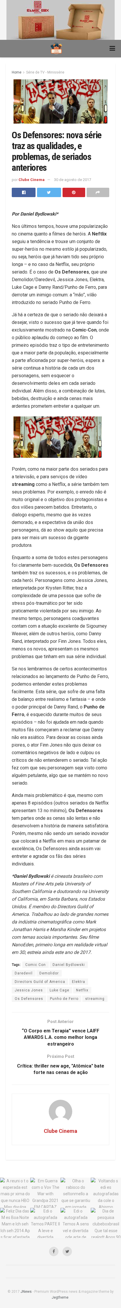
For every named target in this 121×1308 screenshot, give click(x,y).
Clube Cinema (32, 179)
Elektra (78, 982)
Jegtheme (60, 1297)
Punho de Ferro (64, 999)
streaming (95, 999)
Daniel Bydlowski (69, 965)
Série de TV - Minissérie (45, 72)
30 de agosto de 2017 (72, 179)
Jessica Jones (29, 990)
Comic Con (35, 965)
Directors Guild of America (40, 982)
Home (16, 72)
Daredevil (24, 973)
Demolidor (49, 973)
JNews (26, 1292)
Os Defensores (29, 999)
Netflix (82, 990)
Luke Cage (59, 990)
